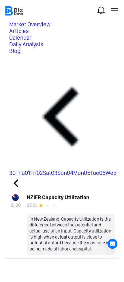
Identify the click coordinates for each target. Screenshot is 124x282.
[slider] (48, 205)
